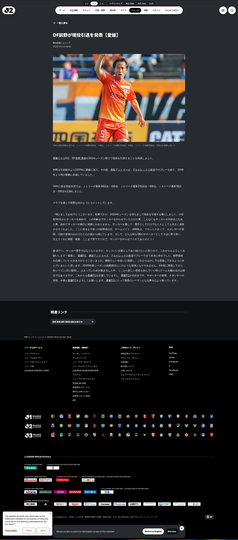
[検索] (232, 10)
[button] (223, 10)
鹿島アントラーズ (120, 169)
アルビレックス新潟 (144, 169)
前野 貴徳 (80, 158)
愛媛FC (82, 255)
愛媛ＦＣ (58, 158)
